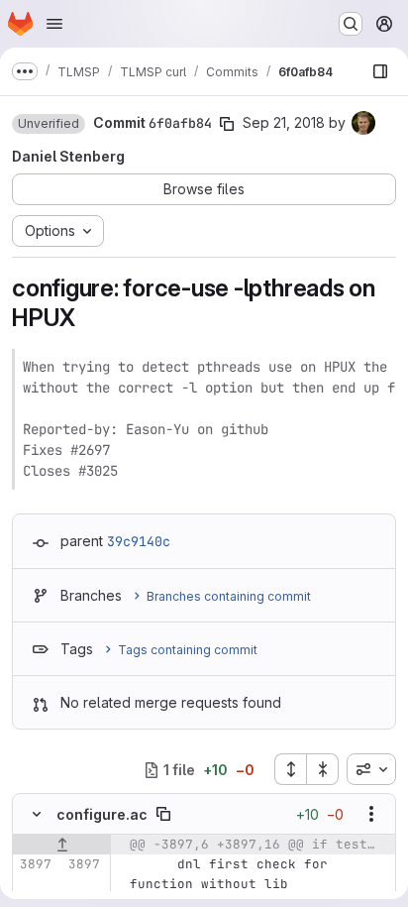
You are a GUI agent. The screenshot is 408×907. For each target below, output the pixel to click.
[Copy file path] (163, 814)
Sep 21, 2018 (284, 122)
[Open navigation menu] (54, 24)
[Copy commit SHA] (227, 124)
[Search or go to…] (350, 24)
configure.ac (102, 814)
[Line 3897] (34, 864)
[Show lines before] (62, 844)
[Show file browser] (380, 71)
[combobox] (371, 769)
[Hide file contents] (37, 814)
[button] (48, 124)
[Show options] (371, 814)
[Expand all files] (290, 769)
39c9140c (138, 541)
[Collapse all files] (323, 769)
